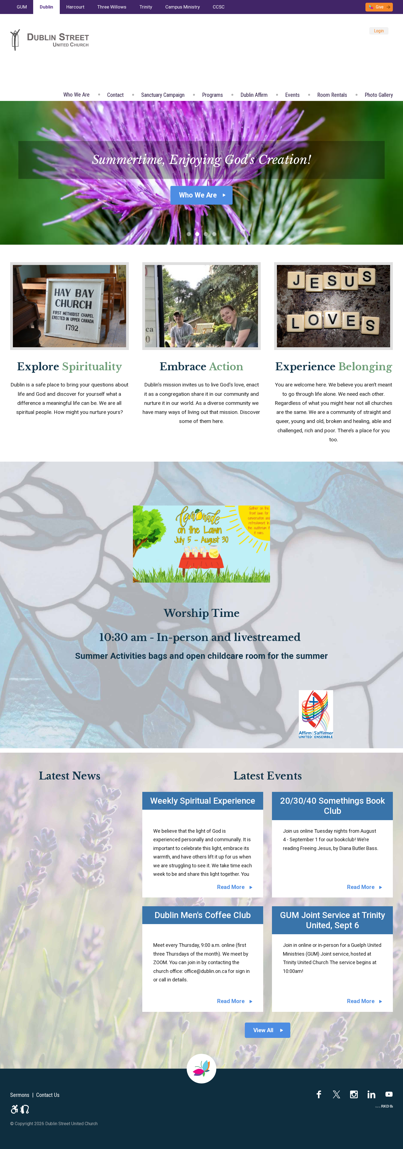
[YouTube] (389, 1094)
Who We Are (76, 94)
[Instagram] (354, 1094)
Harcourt (75, 7)
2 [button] (197, 234)
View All (263, 1030)
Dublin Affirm (254, 95)
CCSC (219, 7)
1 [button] (189, 234)
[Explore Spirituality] (69, 306)
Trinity (146, 7)
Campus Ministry (182, 7)
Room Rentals (332, 95)
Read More (231, 887)
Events (292, 95)
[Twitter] (336, 1094)
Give (380, 7)
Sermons (19, 1095)
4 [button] (214, 234)
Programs (212, 95)
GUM (22, 7)
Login (379, 30)
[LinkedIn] (371, 1094)
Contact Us (47, 1095)
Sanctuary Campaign (163, 95)
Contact (115, 95)
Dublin (46, 7)
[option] (201, 173)
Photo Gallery (379, 95)
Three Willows (111, 7)
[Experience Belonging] (333, 306)
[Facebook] (319, 1094)
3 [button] (206, 234)
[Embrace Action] (201, 306)
